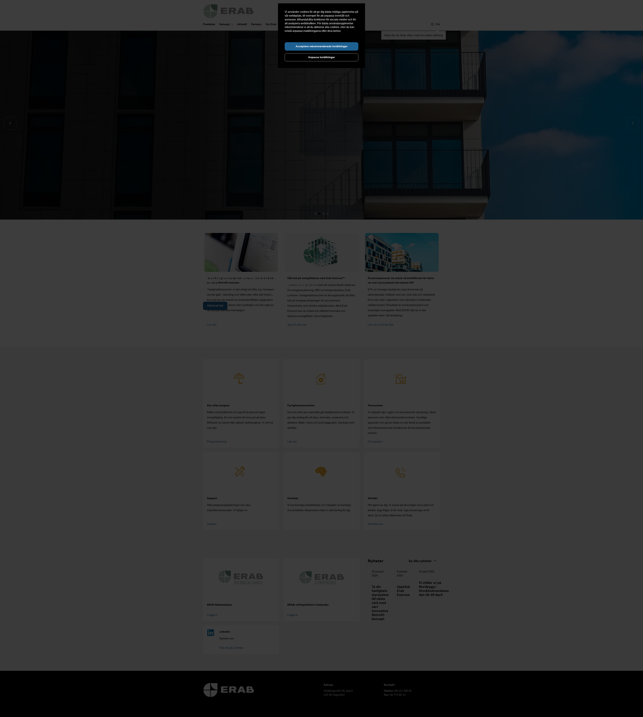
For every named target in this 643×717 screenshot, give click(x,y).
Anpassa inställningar (321, 57)
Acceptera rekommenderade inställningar (321, 46)
